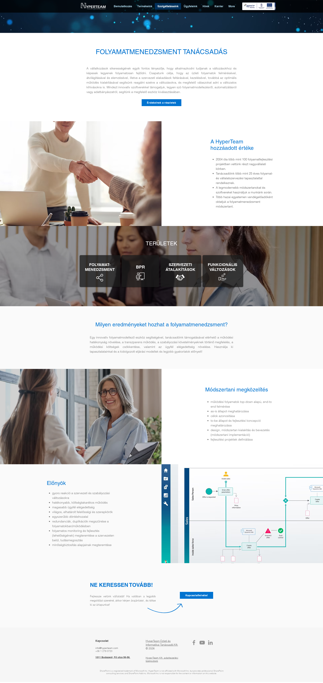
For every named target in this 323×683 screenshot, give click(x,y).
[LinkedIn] (210, 642)
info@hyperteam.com (106, 648)
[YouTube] (202, 642)
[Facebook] (194, 642)
